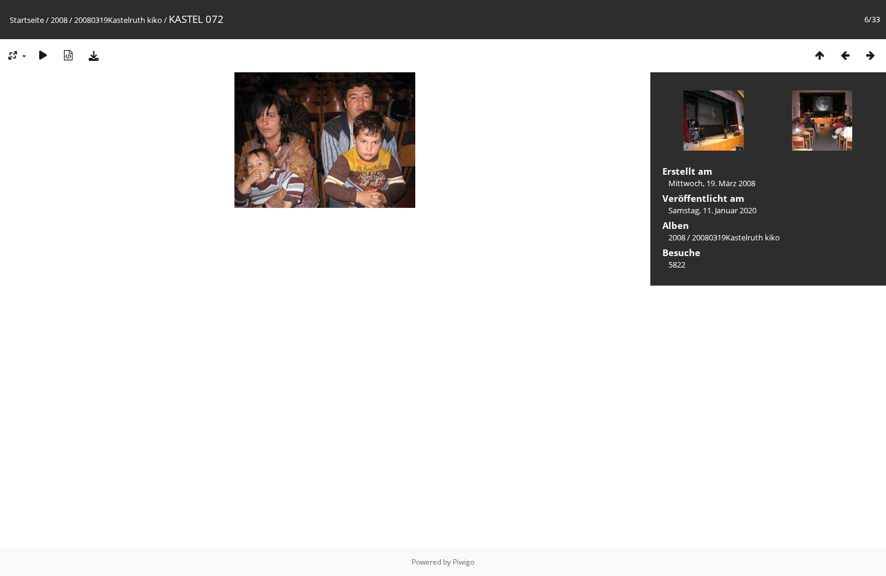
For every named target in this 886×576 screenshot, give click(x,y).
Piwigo (463, 562)
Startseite (27, 19)
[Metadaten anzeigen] (68, 55)
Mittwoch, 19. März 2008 (711, 183)
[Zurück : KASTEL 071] (845, 55)
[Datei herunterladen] (93, 55)
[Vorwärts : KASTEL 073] (870, 55)
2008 (59, 19)
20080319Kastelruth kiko (118, 19)
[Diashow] (42, 55)
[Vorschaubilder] (819, 55)
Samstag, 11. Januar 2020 (712, 210)
